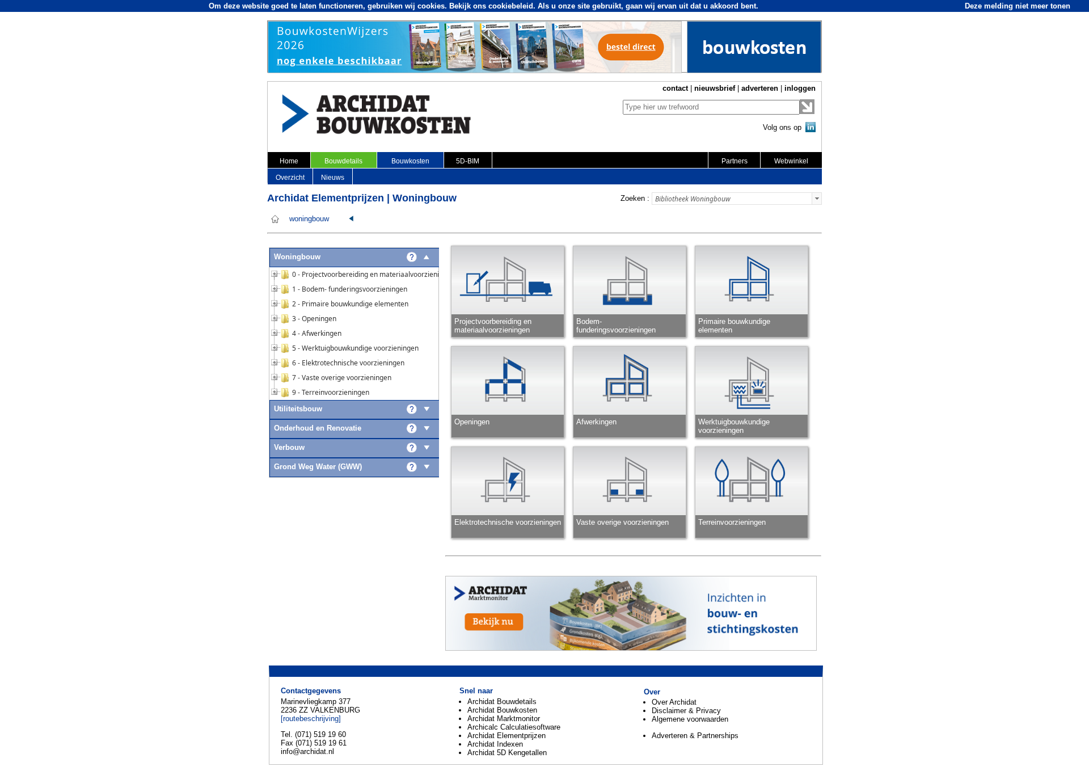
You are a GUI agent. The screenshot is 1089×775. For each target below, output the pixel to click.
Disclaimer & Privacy (686, 710)
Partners (734, 161)
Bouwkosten (410, 161)
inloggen (800, 88)
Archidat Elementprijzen (506, 735)
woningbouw (309, 219)
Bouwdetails (343, 161)
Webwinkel (791, 161)
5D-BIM (467, 161)
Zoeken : (635, 198)
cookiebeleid (510, 6)
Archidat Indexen (495, 744)
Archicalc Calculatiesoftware (513, 727)
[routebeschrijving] (311, 718)
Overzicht (290, 178)
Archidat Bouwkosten (502, 710)
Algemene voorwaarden (690, 719)
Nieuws (332, 178)
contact (675, 88)
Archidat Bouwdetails (502, 701)
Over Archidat (674, 702)
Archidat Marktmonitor (503, 718)
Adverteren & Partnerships (695, 735)
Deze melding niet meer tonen (1017, 6)
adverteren (759, 88)
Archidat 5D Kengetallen (507, 752)
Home (289, 161)
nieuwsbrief (714, 88)
